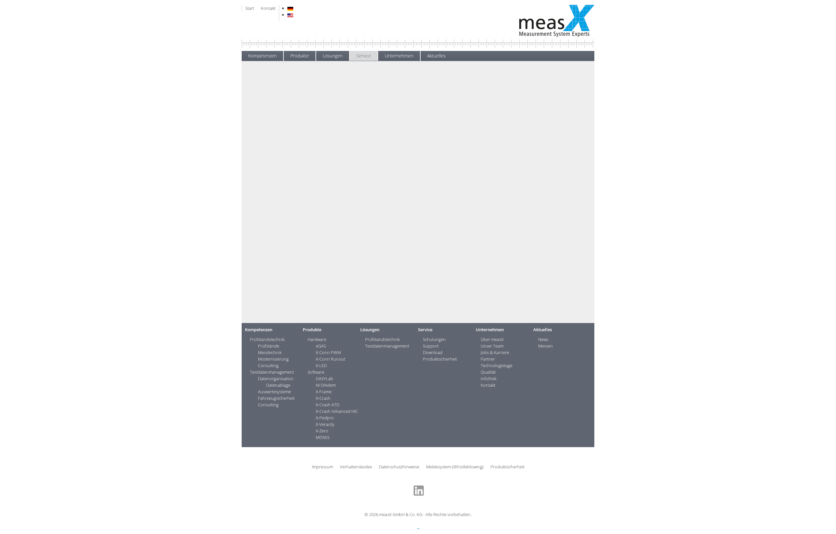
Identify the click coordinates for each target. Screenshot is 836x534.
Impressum (322, 467)
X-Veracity (325, 424)
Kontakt (268, 8)
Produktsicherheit (264, 173)
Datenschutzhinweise (399, 467)
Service (363, 56)
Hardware (317, 339)
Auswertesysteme (274, 392)
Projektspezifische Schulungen (279, 107)
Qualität (488, 372)
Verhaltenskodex (356, 467)
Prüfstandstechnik (267, 339)
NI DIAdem (326, 385)
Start (249, 8)
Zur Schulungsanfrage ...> (552, 134)
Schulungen (373, 85)
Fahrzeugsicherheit (276, 398)
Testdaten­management (272, 372)
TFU (458, 122)
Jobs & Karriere (495, 352)
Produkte (299, 56)
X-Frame (323, 392)
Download (256, 163)
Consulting (268, 365)
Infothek (488, 378)
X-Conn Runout (330, 359)
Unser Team (492, 346)
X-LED (321, 365)
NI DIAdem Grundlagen (272, 129)
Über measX (492, 339)
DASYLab (324, 378)
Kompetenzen (262, 56)
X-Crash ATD (327, 405)
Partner (488, 359)
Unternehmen (399, 56)
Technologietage (496, 365)
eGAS (321, 346)
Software (316, 372)
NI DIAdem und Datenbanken (278, 136)
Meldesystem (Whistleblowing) (455, 467)
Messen (545, 346)
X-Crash (323, 398)
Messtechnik (269, 352)
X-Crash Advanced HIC (337, 411)
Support (254, 153)
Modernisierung (273, 359)
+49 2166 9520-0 (552, 104)
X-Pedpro (325, 418)
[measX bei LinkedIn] (418, 490)
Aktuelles (436, 56)
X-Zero (322, 431)
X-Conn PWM (328, 352)
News (543, 339)
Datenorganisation (276, 378)
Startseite (326, 85)
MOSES (323, 437)
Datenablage (278, 385)
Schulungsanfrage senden (342, 308)
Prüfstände (268, 346)
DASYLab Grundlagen (271, 114)
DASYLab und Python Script (276, 121)
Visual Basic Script (267, 143)
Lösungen (333, 56)
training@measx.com (548, 111)
